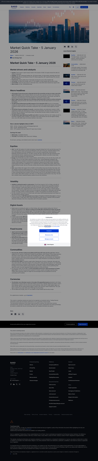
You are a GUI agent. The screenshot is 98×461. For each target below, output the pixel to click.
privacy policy (57, 226)
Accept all (49, 230)
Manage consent (49, 239)
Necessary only (49, 234)
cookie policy (47, 226)
